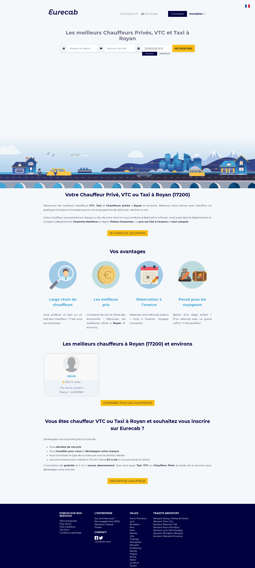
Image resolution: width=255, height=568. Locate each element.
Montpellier (136, 542)
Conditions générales (70, 532)
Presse (98, 527)
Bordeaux (135, 524)
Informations (128, 13)
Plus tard (150, 53)
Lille (132, 536)
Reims (133, 560)
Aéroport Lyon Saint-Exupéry (168, 530)
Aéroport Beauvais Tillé (165, 524)
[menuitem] (128, 11)
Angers (133, 554)
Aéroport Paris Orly (163, 521)
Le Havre (134, 562)
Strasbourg (135, 548)
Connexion (177, 13)
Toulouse (134, 539)
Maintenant (164, 53)
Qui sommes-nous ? (105, 518)
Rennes (133, 533)
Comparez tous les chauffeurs (127, 403)
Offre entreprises (68, 521)
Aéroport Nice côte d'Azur (166, 527)
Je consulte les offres (128, 233)
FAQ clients (65, 524)
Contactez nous (103, 541)
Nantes (133, 551)
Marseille (134, 545)
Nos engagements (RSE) (107, 521)
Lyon (132, 521)
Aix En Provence (138, 518)
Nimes (133, 557)
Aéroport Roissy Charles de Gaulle (170, 518)
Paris (132, 530)
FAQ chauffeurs (67, 527)
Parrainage (150, 13)
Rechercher (183, 48)
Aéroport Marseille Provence (168, 536)
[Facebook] (96, 538)
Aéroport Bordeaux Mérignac (168, 533)
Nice (132, 527)
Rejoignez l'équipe (104, 524)
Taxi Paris (64, 530)
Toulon (133, 565)
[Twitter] (101, 538)
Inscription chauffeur (127, 481)
